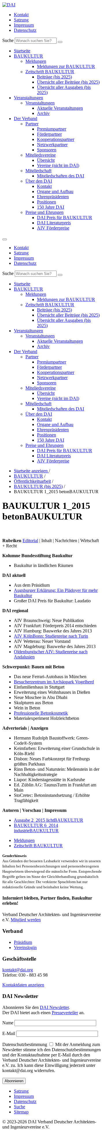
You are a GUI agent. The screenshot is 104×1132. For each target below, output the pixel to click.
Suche (8, 40)
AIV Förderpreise (53, 227)
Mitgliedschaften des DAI (60, 175)
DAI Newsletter (54, 1007)
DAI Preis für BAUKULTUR (64, 217)
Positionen (46, 201)
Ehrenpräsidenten (53, 196)
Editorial (30, 540)
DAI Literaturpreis (54, 222)
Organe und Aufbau (55, 191)
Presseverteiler (65, 1012)
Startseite (22, 50)
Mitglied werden (26, 919)
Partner (31, 123)
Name (7, 1022)
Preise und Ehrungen (44, 212)
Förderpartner (49, 134)
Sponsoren (46, 149)
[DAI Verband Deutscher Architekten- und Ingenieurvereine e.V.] (8, 4)
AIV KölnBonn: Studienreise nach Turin (51, 636)
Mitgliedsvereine (40, 155)
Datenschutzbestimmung (24, 1044)
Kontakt (21, 14)
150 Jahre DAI (50, 207)
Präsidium (23, 942)
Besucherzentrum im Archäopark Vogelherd (54, 681)
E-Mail (8, 1033)
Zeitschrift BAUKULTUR (49, 71)
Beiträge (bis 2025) (54, 76)
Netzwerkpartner (52, 144)
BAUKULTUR (28, 56)
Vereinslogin (25, 947)
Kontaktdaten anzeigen (23, 984)
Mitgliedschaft (38, 170)
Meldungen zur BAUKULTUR (66, 66)
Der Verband (25, 118)
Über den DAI (38, 181)
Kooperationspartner (55, 139)
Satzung (21, 19)
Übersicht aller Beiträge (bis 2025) (68, 82)
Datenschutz (25, 30)
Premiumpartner (51, 128)
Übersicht (46, 160)
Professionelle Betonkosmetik (41, 713)
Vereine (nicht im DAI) (58, 165)
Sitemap (21, 1111)
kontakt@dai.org (17, 969)
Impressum (24, 25)
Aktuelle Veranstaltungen (60, 108)
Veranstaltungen (28, 97)
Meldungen (35, 61)
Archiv (43, 113)
